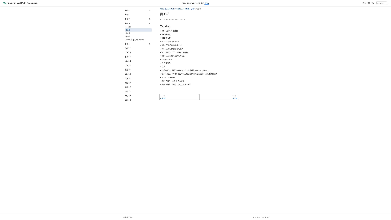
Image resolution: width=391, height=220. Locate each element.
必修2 (127, 14)
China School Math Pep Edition (193, 3)
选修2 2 (128, 61)
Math (207, 3)
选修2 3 (128, 65)
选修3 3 (128, 78)
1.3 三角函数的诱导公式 (172, 45)
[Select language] (364, 3)
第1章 (128, 30)
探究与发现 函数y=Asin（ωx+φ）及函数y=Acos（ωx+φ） (185, 70)
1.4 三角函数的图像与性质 (172, 49)
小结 (163, 67)
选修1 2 (128, 52)
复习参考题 (166, 63)
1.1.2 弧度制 (166, 38)
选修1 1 (128, 48)
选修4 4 (128, 96)
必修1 (127, 10)
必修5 (127, 44)
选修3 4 (128, 83)
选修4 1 (128, 87)
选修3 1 (128, 70)
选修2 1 (128, 57)
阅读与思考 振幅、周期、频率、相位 (176, 85)
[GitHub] (369, 3)
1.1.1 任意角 (166, 34)
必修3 (127, 19)
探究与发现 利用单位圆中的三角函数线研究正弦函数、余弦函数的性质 (189, 74)
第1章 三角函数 (168, 77)
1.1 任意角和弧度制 (170, 31)
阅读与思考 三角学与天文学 (173, 81)
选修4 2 (128, 91)
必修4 (127, 23)
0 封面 (128, 27)
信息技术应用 (167, 59)
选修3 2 (128, 74)
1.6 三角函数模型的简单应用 (173, 56)
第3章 (128, 36)
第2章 (128, 33)
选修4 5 (128, 100)
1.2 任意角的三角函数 (171, 42)
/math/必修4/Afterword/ (135, 40)
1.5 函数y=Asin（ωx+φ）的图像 (175, 52)
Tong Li (165, 19)
